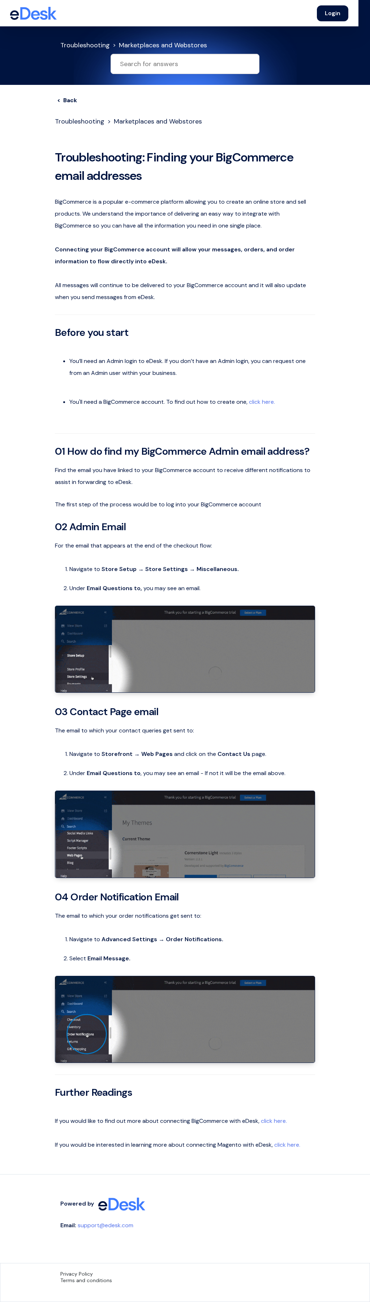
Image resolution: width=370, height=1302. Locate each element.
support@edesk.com (105, 1225)
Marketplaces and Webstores (163, 45)
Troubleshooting (85, 45)
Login (332, 13)
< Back (67, 100)
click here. (262, 402)
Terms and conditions (86, 1280)
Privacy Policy (76, 1274)
